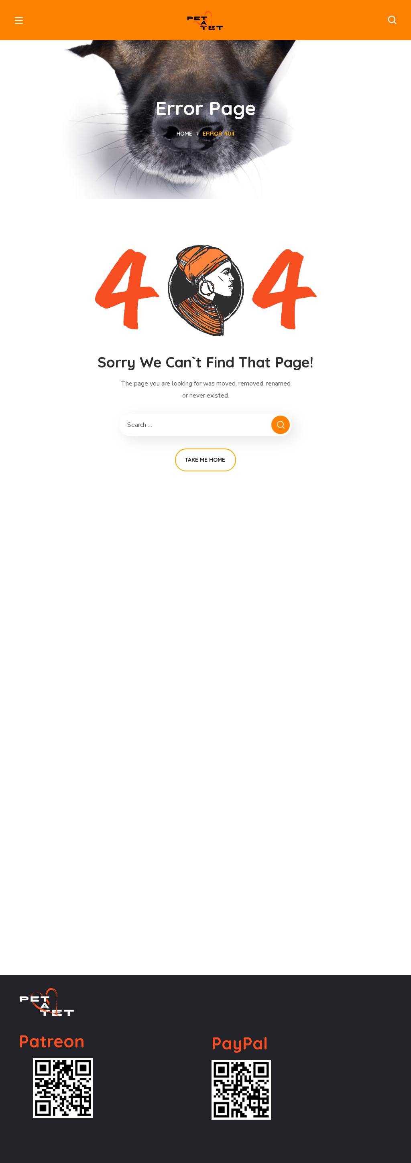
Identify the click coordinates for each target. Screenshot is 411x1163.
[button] (392, 20)
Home (184, 133)
